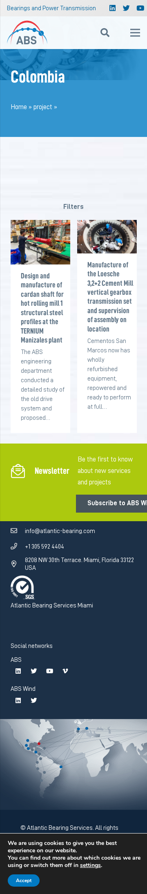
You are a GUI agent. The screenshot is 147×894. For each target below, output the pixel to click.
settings (90, 865)
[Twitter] (127, 8)
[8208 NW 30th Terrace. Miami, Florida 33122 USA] (18, 564)
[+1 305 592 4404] (18, 546)
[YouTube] (49, 671)
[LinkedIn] (113, 8)
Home (19, 106)
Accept (23, 880)
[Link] (27, 32)
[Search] (105, 32)
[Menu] (135, 32)
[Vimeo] (65, 671)
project (42, 106)
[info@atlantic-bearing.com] (18, 531)
